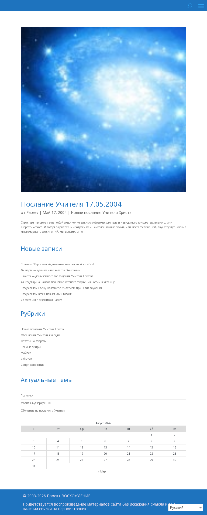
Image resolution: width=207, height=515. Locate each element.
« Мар (102, 471)
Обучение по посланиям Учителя (43, 410)
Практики (27, 395)
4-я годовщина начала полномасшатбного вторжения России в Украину (68, 282)
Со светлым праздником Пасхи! (41, 300)
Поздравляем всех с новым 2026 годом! (46, 294)
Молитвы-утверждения (36, 403)
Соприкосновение (32, 365)
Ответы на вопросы (33, 341)
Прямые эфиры (31, 347)
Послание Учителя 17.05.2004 (71, 204)
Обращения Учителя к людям (40, 335)
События (26, 359)
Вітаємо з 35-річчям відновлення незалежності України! (57, 264)
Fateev (32, 212)
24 (33, 460)
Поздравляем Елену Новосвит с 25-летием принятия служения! (62, 288)
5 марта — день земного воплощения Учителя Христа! (57, 276)
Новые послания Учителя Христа (101, 212)
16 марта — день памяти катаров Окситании (51, 270)
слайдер (26, 353)
